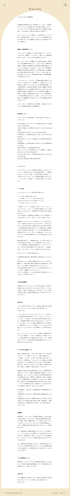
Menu (4, 4)
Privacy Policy (55, 493)
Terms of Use (62, 493)
